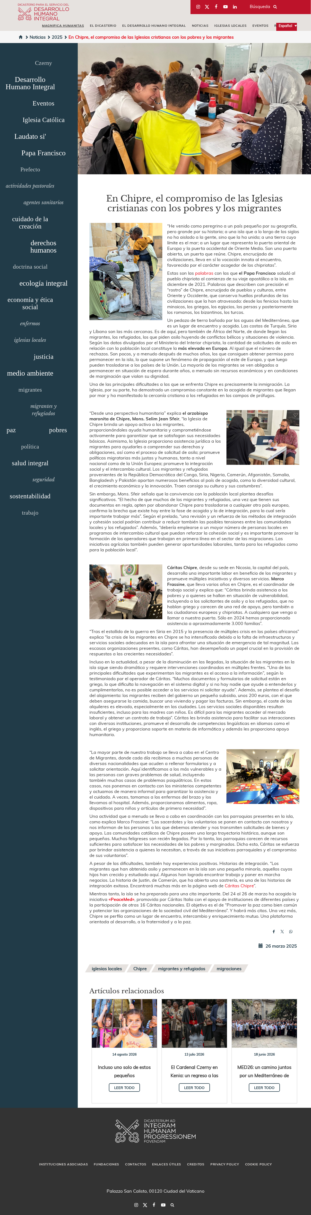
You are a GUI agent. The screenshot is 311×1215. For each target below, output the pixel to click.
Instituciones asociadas (63, 1164)
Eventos (260, 25)
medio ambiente (30, 373)
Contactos (135, 1164)
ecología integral (43, 283)
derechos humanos (43, 246)
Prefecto (30, 169)
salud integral (30, 463)
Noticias (200, 25)
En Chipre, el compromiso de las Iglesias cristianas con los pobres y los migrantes (151, 37)
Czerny (43, 63)
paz (11, 430)
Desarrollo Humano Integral (30, 83)
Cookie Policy (258, 1164)
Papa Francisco (43, 153)
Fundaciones (106, 1164)
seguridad (44, 480)
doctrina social (30, 267)
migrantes (30, 390)
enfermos (30, 323)
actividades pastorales (30, 186)
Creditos (195, 1164)
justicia (43, 356)
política (30, 446)
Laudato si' (30, 136)
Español (285, 25)
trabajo (30, 513)
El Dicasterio (103, 25)
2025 (57, 37)
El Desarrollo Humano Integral (154, 25)
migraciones (229, 968)
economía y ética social (30, 303)
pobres (58, 430)
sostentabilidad (30, 496)
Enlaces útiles (166, 1164)
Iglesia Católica (44, 119)
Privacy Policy (224, 1164)
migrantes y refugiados (181, 968)
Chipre (140, 968)
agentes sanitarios (44, 202)
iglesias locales (230, 25)
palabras (204, 273)
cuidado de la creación (30, 222)
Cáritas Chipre (239, 885)
